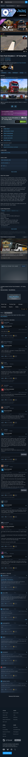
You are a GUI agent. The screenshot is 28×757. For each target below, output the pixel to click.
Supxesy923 (6, 322)
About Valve (15, 712)
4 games (5, 343)
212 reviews (12, 408)
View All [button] (25, 237)
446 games (6, 363)
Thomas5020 (7, 406)
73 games (5, 430)
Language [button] (20, 304)
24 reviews (11, 323)
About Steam (5, 712)
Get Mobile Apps (7, 753)
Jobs (14, 715)
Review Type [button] (3, 304)
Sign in (2, 102)
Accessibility (5, 729)
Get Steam (15, 727)
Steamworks (5, 717)
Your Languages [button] (8, 312)
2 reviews (10, 343)
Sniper (5, 362)
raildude (6, 429)
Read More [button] (23, 454)
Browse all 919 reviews (14, 696)
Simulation (3, 72)
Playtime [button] (10, 306)
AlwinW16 (6, 385)
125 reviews (12, 553)
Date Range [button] (3, 306)
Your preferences (12, 289)
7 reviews (11, 466)
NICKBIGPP (6, 522)
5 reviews (5, 502)
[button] (3, 5)
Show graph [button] (23, 308)
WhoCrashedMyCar (8, 341)
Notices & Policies (6, 731)
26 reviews (11, 363)
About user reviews (4, 289)
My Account (15, 734)
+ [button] (25, 72)
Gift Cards (5, 721)
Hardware (15, 717)
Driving (21, 72)
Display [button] (16, 306)
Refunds (4, 736)
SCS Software (8, 57)
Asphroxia (6, 465)
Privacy (4, 727)
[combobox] (14, 2)
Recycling (15, 719)
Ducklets (6, 501)
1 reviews (10, 430)
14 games (5, 323)
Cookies (4, 734)
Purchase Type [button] (12, 304)
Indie (9, 72)
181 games (6, 466)
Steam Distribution (6, 719)
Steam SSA (5, 715)
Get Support (15, 731)
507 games (6, 408)
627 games (6, 553)
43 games (6, 386)
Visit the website (4, 162)
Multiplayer (15, 72)
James (5, 552)
